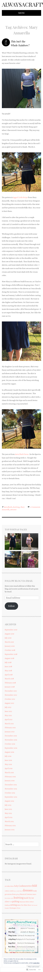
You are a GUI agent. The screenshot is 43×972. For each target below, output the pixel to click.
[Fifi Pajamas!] (30, 542)
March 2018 (9, 678)
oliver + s (8, 901)
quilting (15, 901)
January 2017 (9, 731)
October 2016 (10, 744)
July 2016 (8, 756)
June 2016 (8, 760)
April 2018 (8, 674)
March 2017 (9, 723)
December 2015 (11, 784)
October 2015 (10, 793)
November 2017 (11, 695)
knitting (16, 507)
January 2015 (9, 829)
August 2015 (9, 801)
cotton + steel (9, 891)
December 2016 (11, 735)
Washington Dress (14, 908)
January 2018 (10, 687)
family (35, 891)
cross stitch (16, 891)
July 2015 (8, 805)
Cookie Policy (36, 963)
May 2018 (8, 670)
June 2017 (8, 711)
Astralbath (8, 507)
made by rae (29, 897)
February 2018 (10, 682)
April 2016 (8, 768)
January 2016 (10, 780)
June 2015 (8, 809)
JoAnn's (34, 894)
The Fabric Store (26, 905)
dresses (28, 890)
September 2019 (11, 629)
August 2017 (9, 703)
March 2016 (9, 772)
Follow (11, 606)
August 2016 (9, 752)
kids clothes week (9, 898)
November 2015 (11, 788)
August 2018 (9, 658)
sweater (13, 509)
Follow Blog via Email (19, 580)
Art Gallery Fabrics (9, 886)
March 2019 (9, 642)
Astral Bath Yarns (21, 454)
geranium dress (10, 894)
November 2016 (11, 740)
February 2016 (10, 776)
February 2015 (10, 825)
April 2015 (8, 817)
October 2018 (10, 650)
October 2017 (10, 699)
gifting (17, 894)
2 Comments (35, 507)
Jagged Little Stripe (20, 197)
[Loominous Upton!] (30, 560)
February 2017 (10, 727)
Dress (21, 891)
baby (16, 886)
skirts (19, 905)
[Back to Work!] (13, 542)
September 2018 (11, 654)
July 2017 (8, 707)
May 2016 (8, 764)
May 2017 (8, 715)
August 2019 (9, 634)
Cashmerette (25, 885)
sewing (13, 904)
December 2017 (11, 691)
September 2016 (11, 748)
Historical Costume (26, 894)
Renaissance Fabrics (24, 902)
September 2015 (11, 797)
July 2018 (8, 662)
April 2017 (8, 719)
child (34, 886)
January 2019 (10, 646)
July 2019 (8, 638)
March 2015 (9, 821)
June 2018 (8, 666)
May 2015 (8, 813)
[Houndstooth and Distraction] (13, 560)
